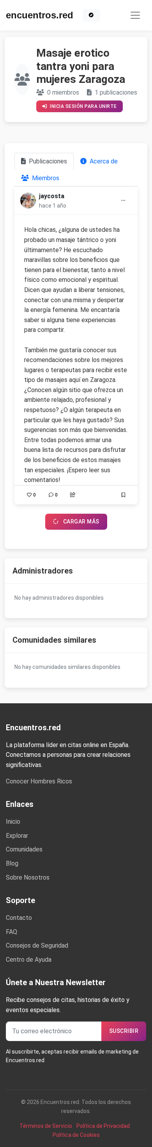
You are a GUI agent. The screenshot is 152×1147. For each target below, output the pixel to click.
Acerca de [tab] (103, 161)
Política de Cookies (76, 1135)
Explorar (17, 835)
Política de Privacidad (103, 1126)
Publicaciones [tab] (47, 161)
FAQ (11, 932)
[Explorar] (91, 15)
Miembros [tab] (44, 178)
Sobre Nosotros (27, 877)
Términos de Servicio (45, 1126)
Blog (12, 863)
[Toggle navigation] (135, 15)
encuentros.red (39, 15)
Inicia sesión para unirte (83, 106)
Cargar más (80, 521)
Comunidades (24, 849)
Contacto (19, 917)
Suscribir (124, 1031)
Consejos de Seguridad (37, 945)
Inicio (13, 821)
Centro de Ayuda (28, 959)
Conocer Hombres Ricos (39, 781)
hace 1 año (52, 206)
